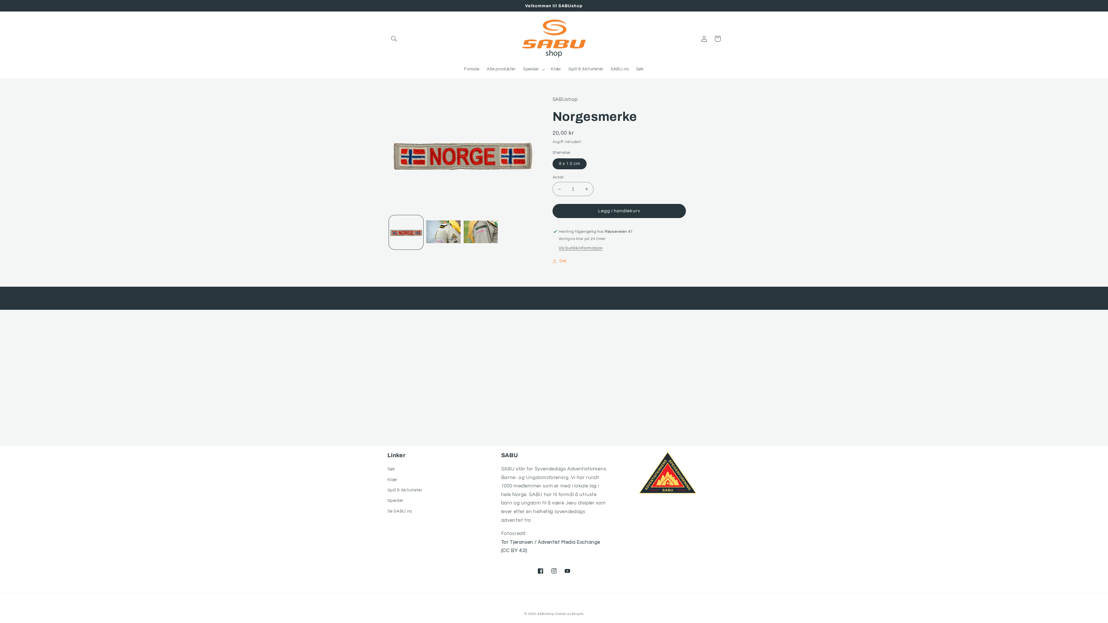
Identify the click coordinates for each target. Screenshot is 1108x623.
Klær (393, 480)
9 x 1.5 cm (570, 164)
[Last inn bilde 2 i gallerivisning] (443, 232)
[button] (394, 38)
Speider (395, 500)
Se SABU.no (400, 511)
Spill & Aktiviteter (405, 490)
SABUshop (545, 614)
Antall (558, 177)
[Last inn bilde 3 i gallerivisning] (481, 232)
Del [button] (562, 261)
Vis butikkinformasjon (581, 248)
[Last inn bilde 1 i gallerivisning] (406, 232)
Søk (391, 469)
